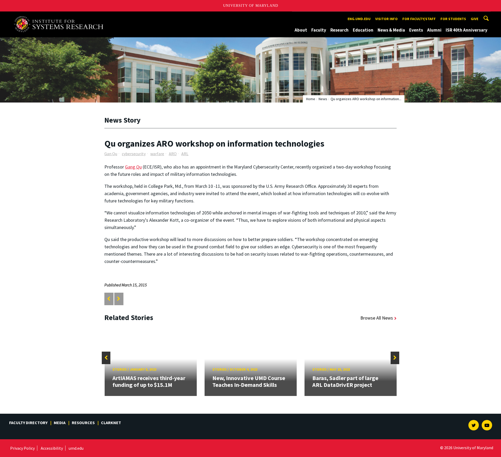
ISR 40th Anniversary (466, 30)
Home (310, 99)
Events (416, 30)
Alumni (434, 30)
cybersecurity (134, 153)
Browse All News (376, 318)
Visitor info (386, 18)
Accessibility (52, 448)
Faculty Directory (28, 422)
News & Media (391, 30)
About (301, 30)
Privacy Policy (22, 448)
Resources (83, 422)
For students (453, 18)
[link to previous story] (108, 299)
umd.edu (76, 448)
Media (59, 422)
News (323, 99)
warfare (157, 153)
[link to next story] (118, 299)
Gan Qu (110, 153)
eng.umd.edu (359, 18)
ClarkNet (111, 422)
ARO (173, 153)
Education (363, 30)
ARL (184, 153)
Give (474, 18)
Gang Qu (133, 167)
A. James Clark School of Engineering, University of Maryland (60, 16)
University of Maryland (250, 6)
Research (339, 30)
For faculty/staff (419, 18)
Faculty (318, 30)
